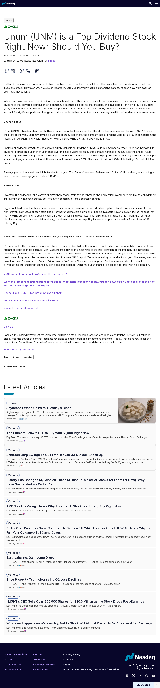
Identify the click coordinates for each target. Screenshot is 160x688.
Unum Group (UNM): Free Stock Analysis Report (33, 293)
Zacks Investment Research (21, 308)
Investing (28, 357)
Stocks (8, 20)
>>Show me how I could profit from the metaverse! (35, 274)
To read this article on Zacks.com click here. (31, 300)
